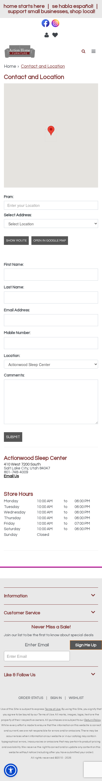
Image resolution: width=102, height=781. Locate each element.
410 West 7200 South (22, 464)
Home (10, 66)
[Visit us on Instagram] (56, 23)
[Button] (93, 51)
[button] (46, 35)
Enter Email (37, 644)
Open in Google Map (49, 240)
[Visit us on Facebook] (46, 23)
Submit (13, 437)
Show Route (16, 240)
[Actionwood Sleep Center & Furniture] (27, 51)
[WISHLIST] (55, 35)
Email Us (11, 476)
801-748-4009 (16, 472)
